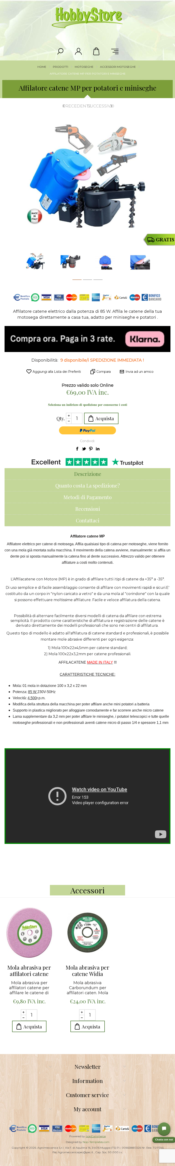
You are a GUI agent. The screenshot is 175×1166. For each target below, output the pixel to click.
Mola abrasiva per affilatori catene (29, 970)
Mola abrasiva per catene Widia (87, 970)
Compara (103, 372)
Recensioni (87, 508)
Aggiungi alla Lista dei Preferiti (57, 372)
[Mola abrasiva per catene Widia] (87, 932)
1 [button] (77, 280)
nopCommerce (96, 1136)
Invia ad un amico (140, 372)
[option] (35, 262)
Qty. (61, 418)
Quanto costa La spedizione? (87, 485)
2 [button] (87, 280)
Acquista (104, 418)
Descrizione (87, 473)
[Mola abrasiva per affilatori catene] (29, 932)
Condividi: (87, 441)
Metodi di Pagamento (87, 497)
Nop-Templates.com (96, 1142)
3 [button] (98, 280)
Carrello (96, 51)
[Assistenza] (164, 1128)
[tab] (87, 474)
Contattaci (87, 520)
